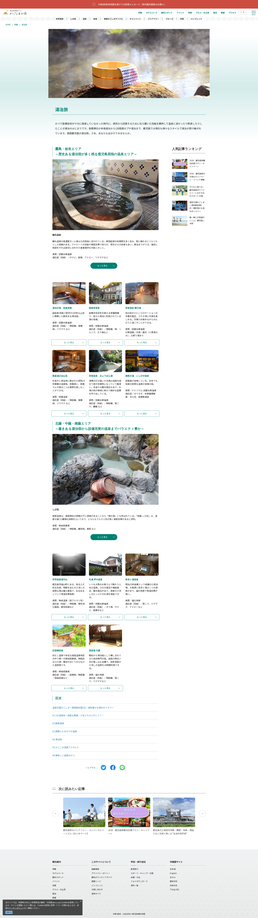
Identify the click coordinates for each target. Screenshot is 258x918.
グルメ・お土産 (59, 889)
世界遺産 (59, 18)
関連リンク (96, 881)
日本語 (172, 869)
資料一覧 (134, 885)
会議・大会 (135, 877)
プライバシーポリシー (101, 873)
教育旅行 (134, 869)
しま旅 (73, 18)
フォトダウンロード (139, 881)
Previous (55, 813)
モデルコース (58, 873)
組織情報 (95, 869)
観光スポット (58, 877)
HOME (8, 24)
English (173, 873)
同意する (9, 912)
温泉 (85, 18)
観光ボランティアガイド (102, 877)
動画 (54, 897)
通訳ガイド (96, 893)
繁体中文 (173, 881)
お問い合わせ (97, 889)
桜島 (95, 18)
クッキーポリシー (16, 908)
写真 (182, 18)
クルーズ (169, 18)
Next (202, 813)
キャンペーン (135, 18)
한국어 (172, 877)
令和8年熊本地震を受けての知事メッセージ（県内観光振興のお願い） (132, 4)
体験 (54, 885)
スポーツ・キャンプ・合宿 (142, 873)
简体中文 (173, 885)
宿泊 (54, 893)
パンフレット (196, 18)
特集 (16, 24)
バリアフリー (153, 18)
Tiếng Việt (174, 889)
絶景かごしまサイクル (113, 18)
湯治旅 (24, 24)
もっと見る (102, 265)
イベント (56, 881)
